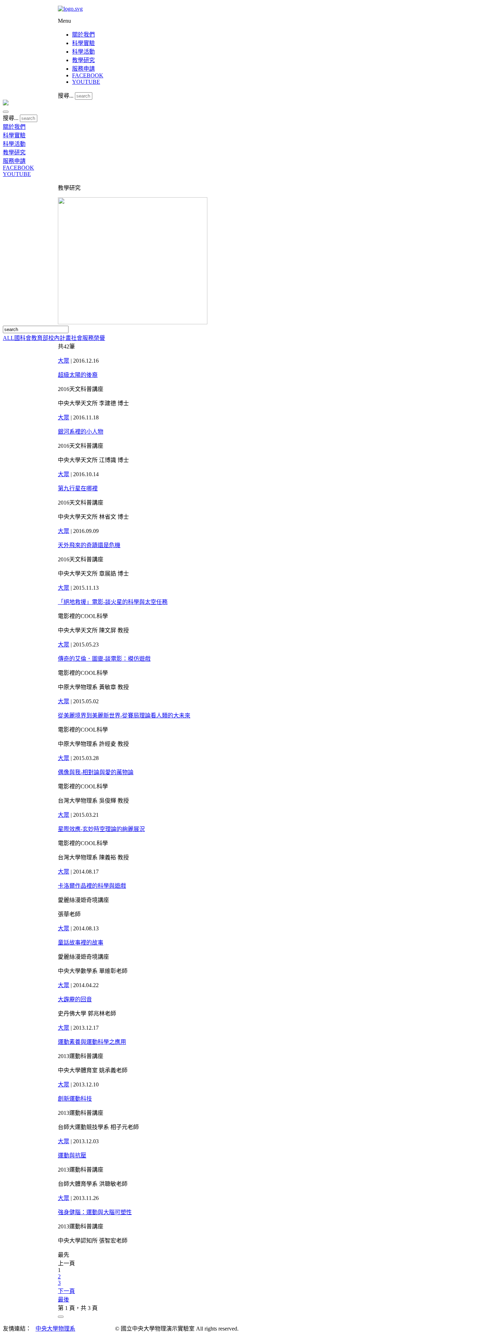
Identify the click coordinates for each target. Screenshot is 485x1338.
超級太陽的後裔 (78, 375)
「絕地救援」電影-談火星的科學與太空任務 (113, 602)
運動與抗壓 (72, 1155)
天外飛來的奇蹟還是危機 (89, 545)
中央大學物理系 (55, 1329)
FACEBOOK (87, 75)
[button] (6, 112)
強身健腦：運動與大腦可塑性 (95, 1212)
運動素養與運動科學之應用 (92, 1042)
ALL (8, 338)
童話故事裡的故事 (80, 943)
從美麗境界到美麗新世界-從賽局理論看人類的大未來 (124, 715)
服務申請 (83, 69)
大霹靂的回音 (75, 999)
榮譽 (99, 338)
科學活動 (83, 52)
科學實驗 (83, 43)
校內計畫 (59, 338)
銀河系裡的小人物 (80, 432)
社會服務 (82, 338)
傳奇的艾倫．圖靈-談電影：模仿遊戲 (104, 659)
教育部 (39, 338)
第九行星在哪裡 (78, 488)
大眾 (63, 361)
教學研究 (83, 60)
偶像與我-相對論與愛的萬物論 (95, 772)
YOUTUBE (86, 82)
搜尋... (65, 96)
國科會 (22, 338)
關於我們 (83, 35)
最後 (63, 1299)
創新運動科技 (75, 1099)
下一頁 (66, 1291)
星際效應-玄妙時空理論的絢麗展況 (101, 829)
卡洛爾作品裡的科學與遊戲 (92, 886)
